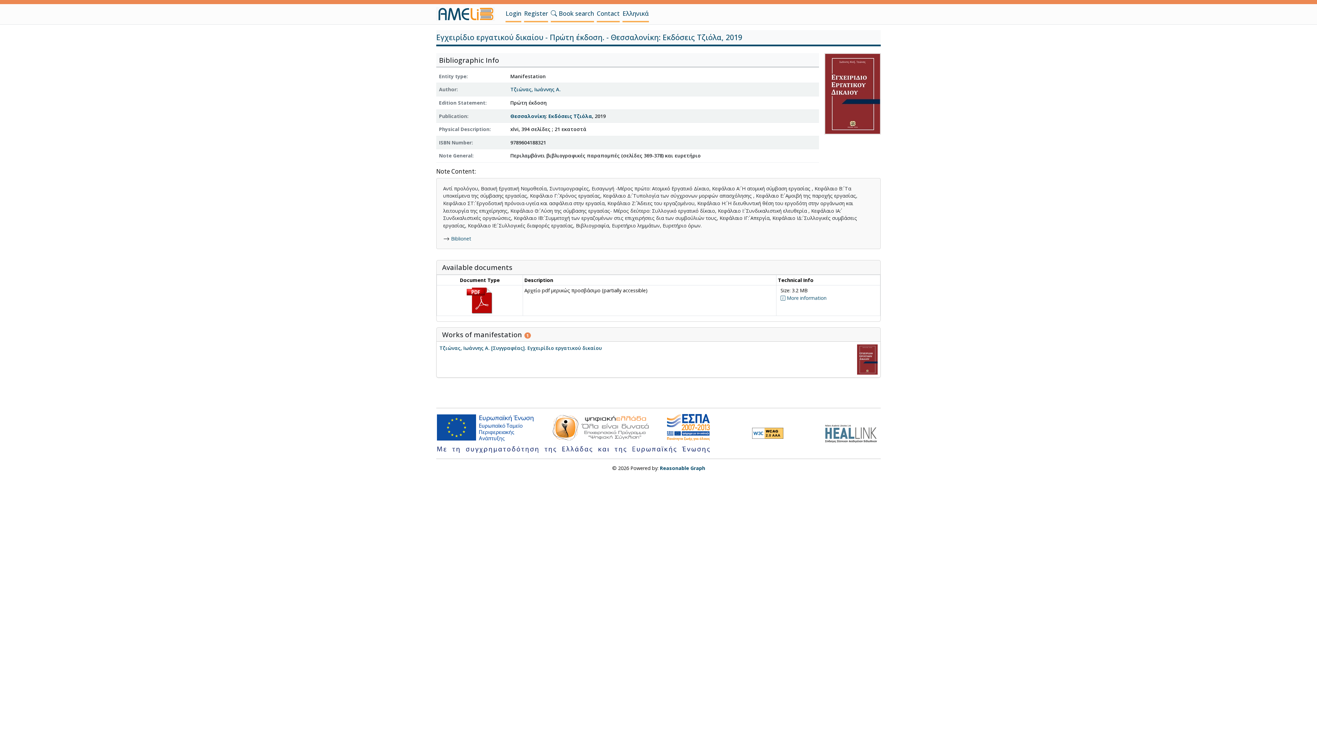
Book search (575, 13)
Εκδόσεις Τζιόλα (570, 116)
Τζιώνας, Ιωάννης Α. (535, 89)
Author (447, 89)
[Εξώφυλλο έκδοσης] (852, 93)
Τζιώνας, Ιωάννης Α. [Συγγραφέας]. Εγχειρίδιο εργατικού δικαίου (520, 348)
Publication (453, 116)
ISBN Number (455, 142)
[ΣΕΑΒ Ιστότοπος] (853, 433)
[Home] (468, 14)
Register (536, 13)
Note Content (455, 171)
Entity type (452, 76)
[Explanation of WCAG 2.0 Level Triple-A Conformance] (767, 433)
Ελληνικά (635, 13)
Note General (455, 155)
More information (806, 298)
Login (513, 13)
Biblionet (461, 238)
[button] (554, 13)
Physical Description (464, 129)
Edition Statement (462, 102)
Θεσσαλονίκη (528, 116)
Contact (608, 13)
